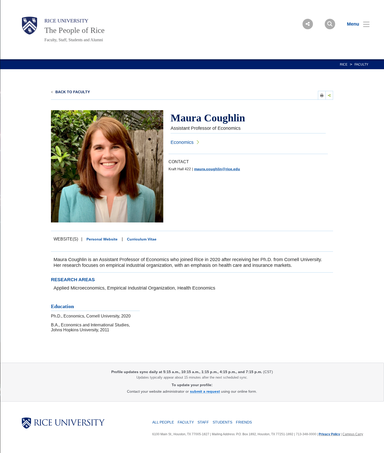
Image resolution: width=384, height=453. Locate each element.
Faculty (361, 64)
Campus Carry (352, 434)
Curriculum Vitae (141, 239)
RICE (343, 64)
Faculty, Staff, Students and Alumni (73, 40)
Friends (244, 422)
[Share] (329, 95)
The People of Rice (74, 30)
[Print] (322, 95)
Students (222, 422)
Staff (203, 422)
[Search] (330, 24)
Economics (182, 142)
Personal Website (102, 239)
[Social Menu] (307, 24)
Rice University (66, 20)
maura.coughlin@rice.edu (217, 169)
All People (163, 422)
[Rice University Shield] (29, 26)
